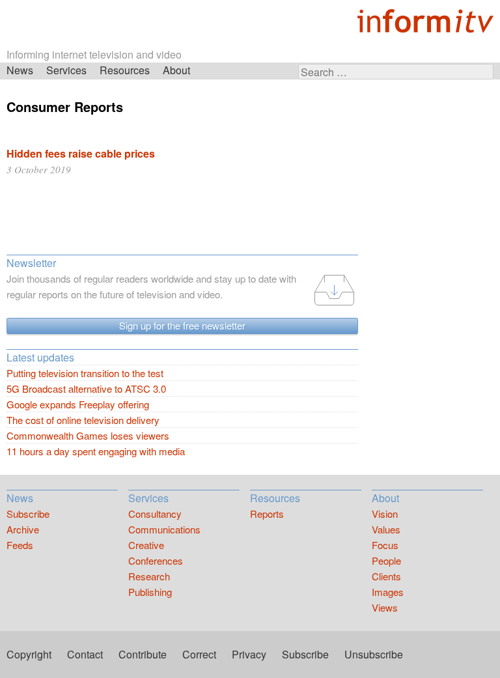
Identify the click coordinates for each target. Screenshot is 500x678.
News (20, 70)
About (176, 70)
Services (66, 70)
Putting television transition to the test (85, 373)
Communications (164, 529)
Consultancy (155, 513)
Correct (199, 654)
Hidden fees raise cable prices (81, 153)
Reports (267, 513)
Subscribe (28, 513)
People (386, 560)
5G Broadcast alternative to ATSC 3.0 (86, 388)
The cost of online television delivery (83, 420)
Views (385, 607)
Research (149, 576)
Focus (385, 545)
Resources (125, 70)
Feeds (20, 545)
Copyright (29, 654)
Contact (85, 654)
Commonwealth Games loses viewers (88, 435)
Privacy (249, 654)
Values (386, 529)
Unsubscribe (373, 654)
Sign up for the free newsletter (182, 325)
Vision (385, 513)
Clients (386, 576)
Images (388, 592)
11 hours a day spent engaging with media (96, 451)
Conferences (155, 560)
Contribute (142, 654)
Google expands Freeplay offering (78, 404)
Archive (23, 529)
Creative (146, 545)
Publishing (150, 592)
